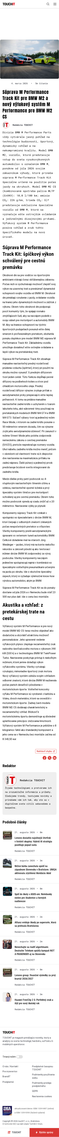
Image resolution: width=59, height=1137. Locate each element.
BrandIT (7, 1076)
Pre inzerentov (10, 1071)
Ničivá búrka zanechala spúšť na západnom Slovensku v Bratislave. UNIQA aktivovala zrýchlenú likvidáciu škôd (35, 870)
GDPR (35, 1091)
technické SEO (10, 1124)
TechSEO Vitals (35, 1124)
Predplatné (8, 1082)
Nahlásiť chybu (44, 751)
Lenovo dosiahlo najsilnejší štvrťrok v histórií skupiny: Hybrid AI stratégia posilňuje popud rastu (33, 841)
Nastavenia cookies (42, 1096)
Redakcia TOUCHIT (23, 124)
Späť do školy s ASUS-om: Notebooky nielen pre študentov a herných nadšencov (33, 898)
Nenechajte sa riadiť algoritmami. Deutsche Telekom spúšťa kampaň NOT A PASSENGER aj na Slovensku (35, 951)
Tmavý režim (9, 1056)
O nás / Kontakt (10, 1066)
